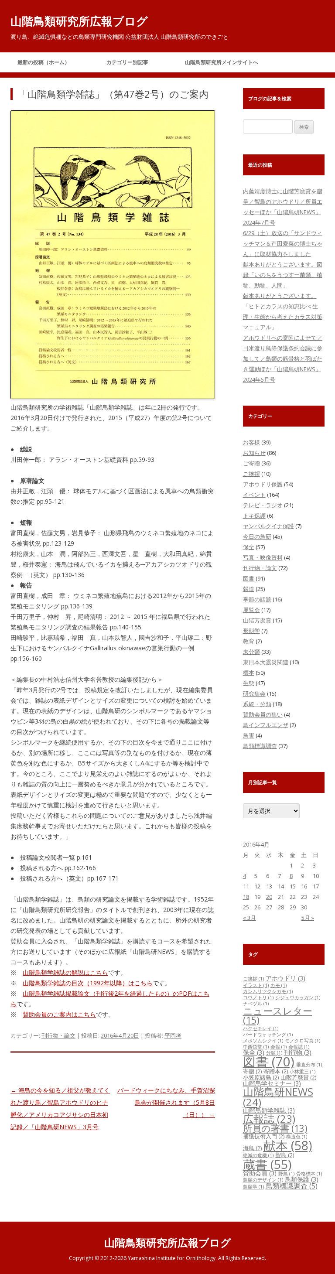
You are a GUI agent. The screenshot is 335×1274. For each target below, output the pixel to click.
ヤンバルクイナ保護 (268, 526)
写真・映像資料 (263, 557)
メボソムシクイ (263, 1041)
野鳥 (286, 1174)
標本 (248, 672)
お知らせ (254, 453)
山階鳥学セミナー (272, 1083)
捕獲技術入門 (263, 1136)
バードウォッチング (268, 1034)
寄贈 (252, 1071)
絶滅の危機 (258, 1155)
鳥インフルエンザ (265, 725)
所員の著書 (275, 1128)
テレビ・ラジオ (263, 505)
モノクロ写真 (302, 1041)
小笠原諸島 (261, 1077)
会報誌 (298, 1047)
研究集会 (254, 693)
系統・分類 (257, 704)
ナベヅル (256, 1004)
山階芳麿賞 (257, 620)
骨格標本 (309, 1174)
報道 (248, 589)
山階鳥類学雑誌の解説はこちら (65, 972)
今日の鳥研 (257, 536)
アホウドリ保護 (263, 484)
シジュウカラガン (297, 997)
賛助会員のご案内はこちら (59, 1014)
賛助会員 (260, 1173)
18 (246, 897)
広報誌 (269, 1119)
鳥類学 (253, 1187)
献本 (287, 1145)
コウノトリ (258, 997)
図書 (248, 578)
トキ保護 (254, 515)
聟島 (284, 1155)
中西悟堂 (256, 1047)
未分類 (251, 652)
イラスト (256, 985)
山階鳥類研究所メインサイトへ (221, 62)
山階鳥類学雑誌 (269, 1110)
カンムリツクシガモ (268, 991)
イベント (254, 495)
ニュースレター (277, 1015)
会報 (278, 1047)
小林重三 (302, 1072)
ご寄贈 (251, 463)
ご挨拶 (251, 474)
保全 (248, 547)
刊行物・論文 (58, 1035)
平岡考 (172, 1035)
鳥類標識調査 (260, 746)
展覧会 (251, 610)
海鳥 (252, 1148)
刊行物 (297, 1052)
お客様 (251, 442)
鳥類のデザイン (263, 1180)
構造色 (296, 1137)
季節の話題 (257, 599)
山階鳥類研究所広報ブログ (79, 21)
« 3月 (249, 918)
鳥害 (248, 735)
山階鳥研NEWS (278, 1096)
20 (269, 897)
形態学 (251, 631)
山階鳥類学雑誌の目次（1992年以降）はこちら (88, 983)
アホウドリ (285, 978)
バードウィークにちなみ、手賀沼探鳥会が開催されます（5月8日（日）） (166, 1102)
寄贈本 (275, 1071)
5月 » (307, 918)
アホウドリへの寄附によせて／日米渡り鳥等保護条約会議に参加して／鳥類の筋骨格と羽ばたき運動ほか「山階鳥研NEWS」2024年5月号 (282, 358)
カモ (278, 985)
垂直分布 (309, 1065)
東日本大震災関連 (265, 662)
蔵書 (267, 1164)
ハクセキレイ (260, 1028)
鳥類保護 (301, 1179)
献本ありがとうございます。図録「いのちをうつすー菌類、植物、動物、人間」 (282, 274)
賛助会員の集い (263, 714)
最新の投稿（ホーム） (43, 62)
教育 (248, 641)
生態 (248, 683)
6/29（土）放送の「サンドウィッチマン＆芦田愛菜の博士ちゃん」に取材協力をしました (282, 243)
